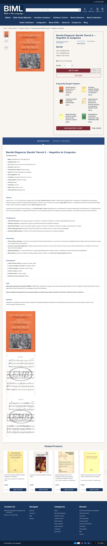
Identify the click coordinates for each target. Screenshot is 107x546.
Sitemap (31, 518)
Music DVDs (54, 23)
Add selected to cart (73, 128)
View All (81, 534)
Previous (1, 471)
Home (5, 28)
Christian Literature (42, 18)
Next (105, 471)
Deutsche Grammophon (85, 523)
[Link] (13, 10)
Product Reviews (61, 141)
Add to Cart (73, 70)
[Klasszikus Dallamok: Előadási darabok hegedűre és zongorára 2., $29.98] (15, 462)
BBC (80, 531)
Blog (86, 23)
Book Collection (77, 18)
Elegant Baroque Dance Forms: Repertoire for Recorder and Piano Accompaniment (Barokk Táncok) (64, 476)
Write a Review (81, 43)
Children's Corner (60, 18)
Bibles (7, 18)
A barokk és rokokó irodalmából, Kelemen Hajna (71, 101)
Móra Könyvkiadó (83, 518)
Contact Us (76, 23)
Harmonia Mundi (83, 521)
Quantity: (58, 65)
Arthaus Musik (83, 529)
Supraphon (82, 515)
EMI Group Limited (84, 513)
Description (43, 141)
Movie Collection (94, 18)
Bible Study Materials (22, 18)
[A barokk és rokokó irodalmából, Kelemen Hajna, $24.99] (41, 462)
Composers (41, 23)
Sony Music (82, 526)
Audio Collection (26, 23)
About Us (66, 23)
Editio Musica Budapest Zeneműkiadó (89, 510)
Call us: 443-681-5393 (12, 515)
